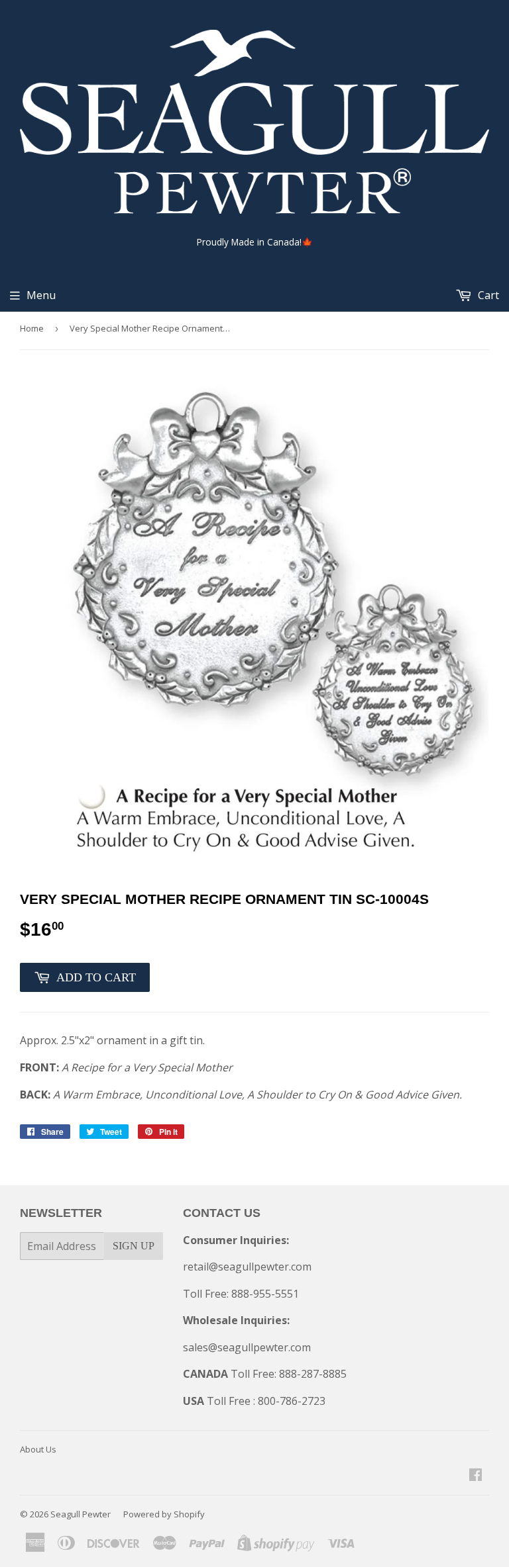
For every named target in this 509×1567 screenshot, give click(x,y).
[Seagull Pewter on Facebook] (475, 1475)
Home (32, 328)
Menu (41, 295)
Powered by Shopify (164, 1514)
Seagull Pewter (80, 1514)
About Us (38, 1449)
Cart (487, 295)
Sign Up (133, 1245)
